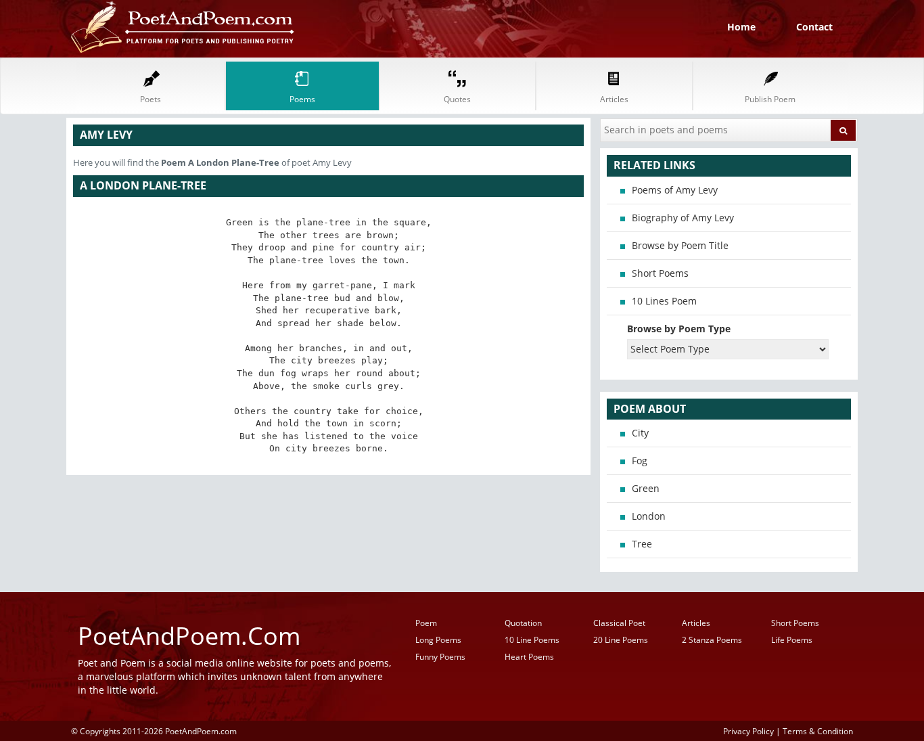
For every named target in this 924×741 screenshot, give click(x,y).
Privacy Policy (748, 730)
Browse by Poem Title (680, 245)
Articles (696, 623)
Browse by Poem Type (679, 328)
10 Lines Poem (664, 300)
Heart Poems (529, 657)
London (649, 516)
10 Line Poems (532, 640)
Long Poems (438, 640)
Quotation (523, 623)
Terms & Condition (818, 730)
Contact (814, 26)
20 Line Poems (620, 640)
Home (741, 26)
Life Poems (791, 640)
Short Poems (660, 273)
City (640, 432)
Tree (642, 543)
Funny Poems (440, 657)
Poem (426, 623)
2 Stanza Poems (712, 640)
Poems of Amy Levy (675, 189)
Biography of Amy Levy (683, 217)
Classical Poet (619, 623)
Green (646, 488)
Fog (639, 460)
